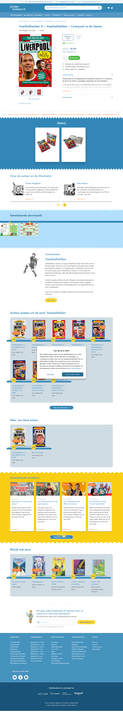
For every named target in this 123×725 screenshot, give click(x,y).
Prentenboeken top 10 (78, 656)
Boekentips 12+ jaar (37, 656)
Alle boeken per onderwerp (18, 663)
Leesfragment (35, 99)
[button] (65, 205)
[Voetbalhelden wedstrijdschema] (29, 233)
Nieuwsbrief (96, 649)
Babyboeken (14, 649)
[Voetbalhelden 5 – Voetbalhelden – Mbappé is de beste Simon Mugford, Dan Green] (19, 379)
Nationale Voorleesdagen (79, 647)
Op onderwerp (28, 15)
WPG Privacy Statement (52, 626)
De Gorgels (54, 642)
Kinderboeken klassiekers (18, 654)
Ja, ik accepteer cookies (72, 374)
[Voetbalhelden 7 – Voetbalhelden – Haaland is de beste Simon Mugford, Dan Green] (78, 338)
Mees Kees (54, 656)
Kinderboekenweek (77, 642)
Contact (88, 15)
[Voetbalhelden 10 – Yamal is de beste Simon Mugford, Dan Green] (39, 336)
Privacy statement (49, 703)
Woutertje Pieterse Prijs (79, 651)
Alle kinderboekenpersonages (60, 663)
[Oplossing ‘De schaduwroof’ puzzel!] (22, 506)
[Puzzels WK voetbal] (9, 233)
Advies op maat (69, 15)
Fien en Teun (55, 649)
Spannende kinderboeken (18, 661)
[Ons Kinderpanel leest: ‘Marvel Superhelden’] (100, 506)
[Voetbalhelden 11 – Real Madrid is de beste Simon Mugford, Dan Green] (19, 337)
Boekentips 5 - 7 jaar (37, 649)
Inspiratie (81, 15)
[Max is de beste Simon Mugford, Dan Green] (39, 443)
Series (47, 15)
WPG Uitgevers (73, 705)
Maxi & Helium (55, 661)
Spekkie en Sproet (56, 654)
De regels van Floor (57, 658)
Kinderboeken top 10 (78, 654)
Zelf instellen (50, 374)
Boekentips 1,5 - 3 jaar (37, 644)
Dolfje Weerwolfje (56, 647)
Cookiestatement (73, 703)
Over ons (95, 642)
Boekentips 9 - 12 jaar (37, 654)
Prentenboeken (14, 644)
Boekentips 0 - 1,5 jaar (37, 642)
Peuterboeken (14, 647)
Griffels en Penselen (78, 649)
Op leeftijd (38, 15)
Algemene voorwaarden (61, 703)
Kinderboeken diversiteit (17, 656)
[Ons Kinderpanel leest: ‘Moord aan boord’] (74, 506)
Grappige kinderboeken (17, 658)
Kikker (53, 651)
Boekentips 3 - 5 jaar (37, 647)
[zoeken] (100, 8)
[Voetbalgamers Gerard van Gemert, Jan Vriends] (39, 572)
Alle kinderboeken (16, 15)
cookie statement (75, 368)
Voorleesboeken (15, 642)
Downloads (56, 15)
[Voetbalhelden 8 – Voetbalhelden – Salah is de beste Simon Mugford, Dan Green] (59, 337)
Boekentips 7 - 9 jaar (37, 651)
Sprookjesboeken (15, 651)
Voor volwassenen (36, 661)
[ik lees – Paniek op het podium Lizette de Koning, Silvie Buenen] (78, 573)
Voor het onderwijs (77, 658)
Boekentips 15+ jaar (37, 658)
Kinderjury (75, 644)
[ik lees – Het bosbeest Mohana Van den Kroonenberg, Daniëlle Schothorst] (98, 574)
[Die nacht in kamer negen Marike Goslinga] (19, 572)
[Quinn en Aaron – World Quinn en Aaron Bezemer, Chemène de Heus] (59, 573)
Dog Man (54, 644)
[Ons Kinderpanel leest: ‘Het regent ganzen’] (48, 506)
